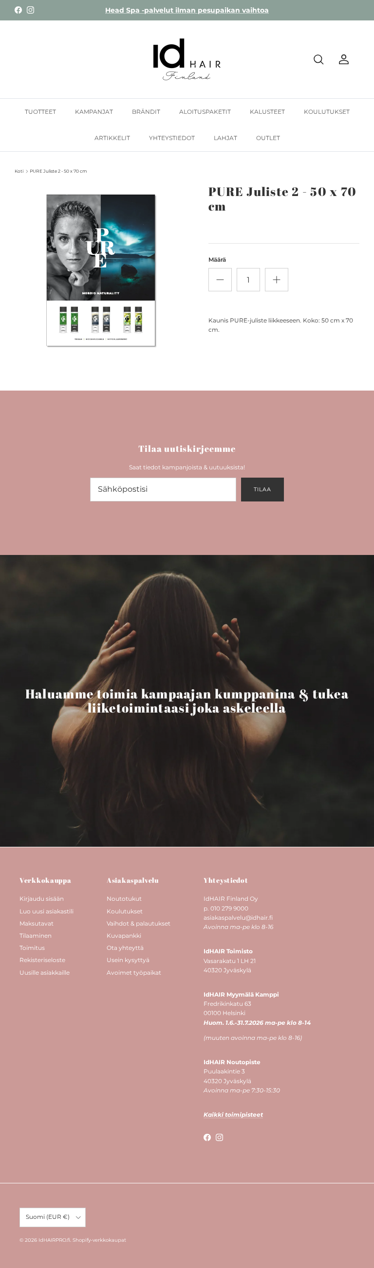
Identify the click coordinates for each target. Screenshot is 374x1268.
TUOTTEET (40, 111)
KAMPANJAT (94, 111)
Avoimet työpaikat (134, 972)
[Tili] (342, 59)
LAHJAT (225, 138)
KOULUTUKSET (327, 111)
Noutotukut (124, 898)
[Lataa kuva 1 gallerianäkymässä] (101, 270)
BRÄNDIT (146, 111)
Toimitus (32, 947)
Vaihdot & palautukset (138, 923)
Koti (19, 171)
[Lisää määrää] (276, 279)
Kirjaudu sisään (41, 898)
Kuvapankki (124, 935)
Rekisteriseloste (42, 960)
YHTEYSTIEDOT (172, 138)
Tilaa (262, 489)
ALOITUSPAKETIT (205, 111)
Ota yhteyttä (125, 947)
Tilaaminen (35, 935)
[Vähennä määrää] (220, 279)
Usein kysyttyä (128, 960)
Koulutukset (125, 911)
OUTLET (268, 138)
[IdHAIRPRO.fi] (187, 59)
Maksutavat (36, 923)
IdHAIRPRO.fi (54, 1240)
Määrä (217, 259)
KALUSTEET (267, 111)
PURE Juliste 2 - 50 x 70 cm (58, 171)
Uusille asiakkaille (44, 972)
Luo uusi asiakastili (46, 911)
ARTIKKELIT (112, 138)
